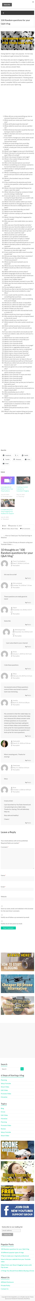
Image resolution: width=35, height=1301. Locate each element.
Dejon (15, 607)
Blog (2, 1108)
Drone (3, 1112)
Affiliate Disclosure (7, 1282)
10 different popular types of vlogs (12, 1252)
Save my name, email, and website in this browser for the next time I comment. (17, 910)
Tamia (15, 652)
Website (4, 896)
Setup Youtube (6, 1083)
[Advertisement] (17, 1040)
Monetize (4, 1097)
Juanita (15, 700)
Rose (14, 787)
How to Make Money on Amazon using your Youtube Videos (17, 543)
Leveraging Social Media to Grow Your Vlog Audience (7, 489)
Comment (4, 847)
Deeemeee (16, 765)
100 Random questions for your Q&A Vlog (15, 1249)
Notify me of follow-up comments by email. (15, 917)
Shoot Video (14, 528)
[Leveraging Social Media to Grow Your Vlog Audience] (8, 480)
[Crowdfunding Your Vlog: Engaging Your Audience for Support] (8, 503)
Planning (4, 1080)
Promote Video (6, 1093)
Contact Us (4, 1289)
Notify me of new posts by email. (11, 923)
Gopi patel (16, 741)
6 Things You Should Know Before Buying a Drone (17, 1271)
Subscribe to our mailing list (12, 1227)
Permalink (16, 565)
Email (3, 887)
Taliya (15, 674)
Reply (29, 578)
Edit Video (7, 528)
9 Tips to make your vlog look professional (15, 1256)
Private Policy (5, 1285)
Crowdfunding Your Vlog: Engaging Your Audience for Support (7, 511)
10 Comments (26, 528)
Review (3, 1129)
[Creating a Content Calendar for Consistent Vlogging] (23, 480)
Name (3, 875)
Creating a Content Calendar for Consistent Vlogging (23, 489)
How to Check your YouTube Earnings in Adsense (16, 536)
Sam (5, 526)
